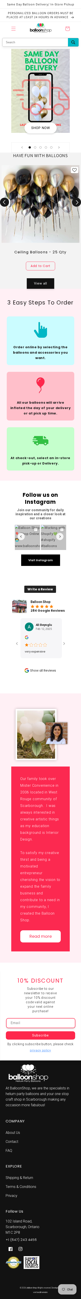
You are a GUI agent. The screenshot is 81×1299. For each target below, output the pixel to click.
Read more (40, 936)
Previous (4, 202)
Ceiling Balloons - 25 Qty (40, 252)
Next (76, 202)
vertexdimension (40, 1292)
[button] (13, 29)
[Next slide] (59, 147)
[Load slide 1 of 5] (29, 147)
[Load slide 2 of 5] (35, 147)
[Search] (73, 42)
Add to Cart (40, 266)
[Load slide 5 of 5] (51, 147)
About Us (13, 1132)
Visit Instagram (40, 560)
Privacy (11, 1196)
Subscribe (40, 1035)
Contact (12, 1141)
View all (40, 283)
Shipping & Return (19, 1178)
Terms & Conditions (21, 1187)
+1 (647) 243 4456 (21, 1239)
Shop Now (40, 128)
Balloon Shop (32, 1287)
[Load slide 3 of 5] (40, 147)
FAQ (9, 1150)
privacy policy (40, 1050)
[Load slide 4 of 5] (46, 147)
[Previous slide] (22, 147)
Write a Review (40, 589)
